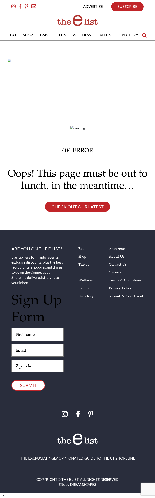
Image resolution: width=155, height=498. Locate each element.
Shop (82, 256)
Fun (81, 272)
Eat (81, 249)
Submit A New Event (126, 296)
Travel (83, 264)
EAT (13, 35)
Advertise (117, 249)
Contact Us (118, 264)
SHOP (28, 35)
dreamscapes (83, 484)
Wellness (85, 280)
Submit (28, 385)
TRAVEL (45, 35)
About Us (117, 256)
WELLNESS (82, 35)
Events (83, 288)
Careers (115, 272)
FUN (62, 35)
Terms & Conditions (125, 280)
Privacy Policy (120, 288)
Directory (86, 296)
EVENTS (104, 35)
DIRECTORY (128, 35)
